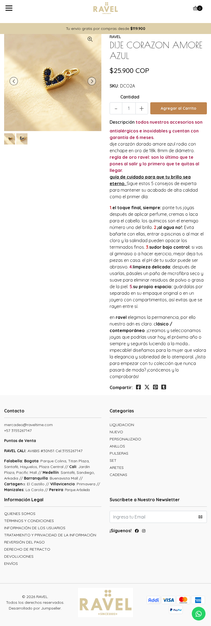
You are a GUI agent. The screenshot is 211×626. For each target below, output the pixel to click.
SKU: (114, 86)
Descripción (122, 122)
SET (113, 460)
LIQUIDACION (122, 424)
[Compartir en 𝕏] (147, 387)
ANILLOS (117, 446)
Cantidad (129, 97)
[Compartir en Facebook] (138, 387)
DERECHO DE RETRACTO (27, 549)
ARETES (117, 467)
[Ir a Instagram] (143, 531)
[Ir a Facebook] (137, 531)
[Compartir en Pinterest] (155, 387)
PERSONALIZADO (125, 439)
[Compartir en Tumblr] (163, 387)
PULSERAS (119, 453)
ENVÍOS (11, 563)
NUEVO (116, 431)
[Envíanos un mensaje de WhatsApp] (199, 614)
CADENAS (118, 474)
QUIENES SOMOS (19, 513)
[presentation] (14, 81)
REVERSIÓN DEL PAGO (24, 542)
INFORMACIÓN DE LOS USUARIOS (34, 527)
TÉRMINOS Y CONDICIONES (29, 520)
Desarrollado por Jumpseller (35, 608)
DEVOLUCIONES (19, 556)
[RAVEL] (105, 8)
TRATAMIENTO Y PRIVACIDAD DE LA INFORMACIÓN (50, 534)
